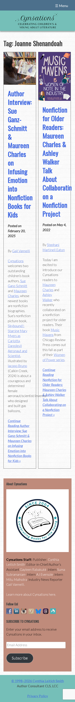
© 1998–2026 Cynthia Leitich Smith (37, 681)
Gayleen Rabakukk (33, 569)
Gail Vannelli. (15, 584)
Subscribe (20, 658)
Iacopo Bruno (17, 366)
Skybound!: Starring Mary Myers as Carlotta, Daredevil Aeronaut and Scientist (17, 341)
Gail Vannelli (21, 251)
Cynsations (16, 261)
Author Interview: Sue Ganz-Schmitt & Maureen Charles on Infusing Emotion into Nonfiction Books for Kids (20, 153)
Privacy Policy (37, 696)
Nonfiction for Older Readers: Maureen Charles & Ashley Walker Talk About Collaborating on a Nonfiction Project (59, 162)
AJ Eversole (44, 574)
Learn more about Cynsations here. (31, 594)
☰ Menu (61, 6)
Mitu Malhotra (16, 579)
